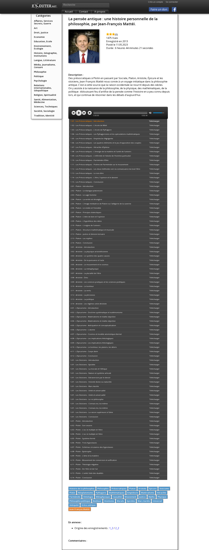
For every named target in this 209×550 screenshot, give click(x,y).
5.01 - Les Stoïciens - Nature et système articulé (91, 373)
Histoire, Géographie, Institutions (45, 54)
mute (150, 113)
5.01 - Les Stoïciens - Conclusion (84, 417)
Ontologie (88, 496)
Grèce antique (89, 505)
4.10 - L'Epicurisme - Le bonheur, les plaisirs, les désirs (94, 347)
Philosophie (40, 71)
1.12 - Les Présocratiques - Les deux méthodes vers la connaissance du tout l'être (105, 169)
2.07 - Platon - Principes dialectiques (86, 212)
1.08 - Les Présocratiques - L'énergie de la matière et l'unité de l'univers (101, 151)
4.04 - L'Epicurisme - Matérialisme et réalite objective (93, 321)
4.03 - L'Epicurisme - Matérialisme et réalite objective (93, 317)
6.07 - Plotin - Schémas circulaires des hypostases (92, 447)
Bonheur (97, 501)
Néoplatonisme (85, 492)
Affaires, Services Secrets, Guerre (43, 22)
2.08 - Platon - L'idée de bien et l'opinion (88, 217)
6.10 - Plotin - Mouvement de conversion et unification (94, 460)
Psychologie (40, 80)
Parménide (74, 496)
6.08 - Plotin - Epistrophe (81, 451)
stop (90, 113)
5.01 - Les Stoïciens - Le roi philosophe (87, 399)
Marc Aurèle (144, 501)
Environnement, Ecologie (42, 47)
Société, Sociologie (44, 111)
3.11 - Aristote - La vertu (81, 290)
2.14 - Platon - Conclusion (81, 243)
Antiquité (74, 505)
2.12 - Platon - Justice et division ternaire (88, 234)
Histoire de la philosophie (81, 488)
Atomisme (109, 501)
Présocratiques (119, 488)
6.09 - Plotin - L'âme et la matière (85, 456)
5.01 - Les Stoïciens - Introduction (85, 360)
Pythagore (101, 492)
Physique (162, 496)
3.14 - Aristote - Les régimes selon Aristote (89, 304)
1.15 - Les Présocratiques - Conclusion (87, 182)
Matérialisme (147, 492)
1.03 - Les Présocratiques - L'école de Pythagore (91, 130)
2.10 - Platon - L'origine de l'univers (85, 225)
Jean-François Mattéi (79, 509)
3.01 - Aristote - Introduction (83, 247)
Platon (132, 488)
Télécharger (154, 121)
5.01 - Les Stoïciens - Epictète (83, 364)
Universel (157, 501)
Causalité (117, 496)
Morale (120, 501)
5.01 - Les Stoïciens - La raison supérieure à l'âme (92, 412)
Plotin (72, 492)
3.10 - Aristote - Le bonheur (82, 286)
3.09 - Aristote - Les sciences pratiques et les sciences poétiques (98, 282)
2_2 (117, 528)
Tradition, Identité (44, 115)
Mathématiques (116, 492)
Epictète (131, 501)
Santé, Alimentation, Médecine (45, 101)
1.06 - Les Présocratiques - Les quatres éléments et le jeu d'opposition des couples (106, 143)
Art (35, 28)
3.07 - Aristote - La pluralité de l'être (86, 273)
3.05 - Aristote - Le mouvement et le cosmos (89, 264)
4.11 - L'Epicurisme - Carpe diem (84, 351)
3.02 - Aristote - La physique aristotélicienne (89, 251)
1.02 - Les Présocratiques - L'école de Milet (89, 125)
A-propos (99, 11)
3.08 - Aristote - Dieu (79, 277)
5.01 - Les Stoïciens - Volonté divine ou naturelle (91, 382)
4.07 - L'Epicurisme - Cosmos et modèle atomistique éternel (96, 334)
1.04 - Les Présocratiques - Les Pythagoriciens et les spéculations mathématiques (105, 134)
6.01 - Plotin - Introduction (82, 421)
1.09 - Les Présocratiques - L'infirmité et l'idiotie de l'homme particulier (101, 156)
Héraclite (161, 492)
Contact (83, 11)
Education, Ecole (43, 41)
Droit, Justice (41, 32)
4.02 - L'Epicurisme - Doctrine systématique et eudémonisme (96, 312)
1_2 (111, 528)
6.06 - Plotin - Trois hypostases (84, 443)
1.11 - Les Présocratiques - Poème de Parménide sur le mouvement (99, 164)
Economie (39, 36)
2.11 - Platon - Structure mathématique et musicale (92, 230)
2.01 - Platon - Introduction (82, 186)
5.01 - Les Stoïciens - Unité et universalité (88, 390)
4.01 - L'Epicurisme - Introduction (85, 308)
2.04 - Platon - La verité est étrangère (86, 199)
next (84, 113)
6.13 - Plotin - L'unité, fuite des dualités (87, 473)
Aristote (142, 488)
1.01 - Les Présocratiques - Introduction (87, 121)
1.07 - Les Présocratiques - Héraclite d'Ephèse (90, 147)
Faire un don (159, 9)
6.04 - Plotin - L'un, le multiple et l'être (87, 434)
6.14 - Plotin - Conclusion (81, 477)
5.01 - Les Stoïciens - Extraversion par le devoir (90, 377)
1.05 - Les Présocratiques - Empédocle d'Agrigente (92, 138)
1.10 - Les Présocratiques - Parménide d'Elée (89, 160)
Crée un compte (155, 1)
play (79, 113)
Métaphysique (103, 496)
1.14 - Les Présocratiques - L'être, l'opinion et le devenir (94, 177)
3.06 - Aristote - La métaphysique (85, 269)
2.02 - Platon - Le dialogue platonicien (87, 191)
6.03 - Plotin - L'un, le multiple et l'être (87, 430)
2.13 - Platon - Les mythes (81, 238)
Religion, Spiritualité (45, 94)
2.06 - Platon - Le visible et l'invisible (86, 208)
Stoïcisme (164, 488)
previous (73, 113)
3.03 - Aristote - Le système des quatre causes (90, 256)
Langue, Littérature (45, 60)
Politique (39, 76)
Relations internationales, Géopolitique (43, 88)
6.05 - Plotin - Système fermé (83, 438)
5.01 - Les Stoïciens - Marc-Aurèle (85, 386)
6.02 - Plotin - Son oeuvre (81, 425)
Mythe (152, 496)
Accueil (69, 11)
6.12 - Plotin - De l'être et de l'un (84, 469)
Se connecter (170, 1)
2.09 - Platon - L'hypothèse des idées (86, 221)
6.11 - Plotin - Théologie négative (84, 464)
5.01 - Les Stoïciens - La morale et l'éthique (89, 369)
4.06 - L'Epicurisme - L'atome (83, 330)
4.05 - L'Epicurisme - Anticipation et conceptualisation (93, 325)
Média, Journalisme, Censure (45, 66)
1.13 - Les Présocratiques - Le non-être (87, 173)
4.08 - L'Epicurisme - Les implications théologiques (92, 338)
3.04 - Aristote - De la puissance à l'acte (87, 260)
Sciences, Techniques (45, 106)
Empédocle (132, 492)
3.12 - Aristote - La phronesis (83, 295)
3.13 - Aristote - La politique (82, 299)
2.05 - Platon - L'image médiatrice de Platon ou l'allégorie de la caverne (101, 204)
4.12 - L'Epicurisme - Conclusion (84, 356)
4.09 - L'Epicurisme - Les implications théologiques (92, 343)
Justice (142, 496)
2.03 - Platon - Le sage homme (83, 195)
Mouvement (130, 496)
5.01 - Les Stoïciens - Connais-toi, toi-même (89, 403)
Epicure (153, 488)
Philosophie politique (79, 501)
